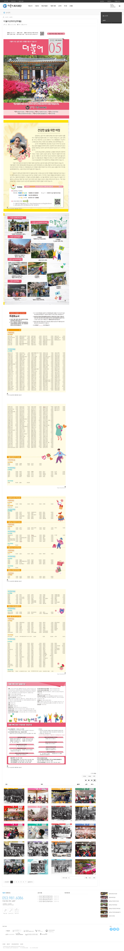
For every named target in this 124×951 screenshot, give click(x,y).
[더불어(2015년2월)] (14, 867)
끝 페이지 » (30, 882)
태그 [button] (90, 877)
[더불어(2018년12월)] (14, 813)
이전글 (84, 776)
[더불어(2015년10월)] (14, 849)
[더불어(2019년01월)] (85, 795)
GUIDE (21, 944)
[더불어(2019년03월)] (14, 831)
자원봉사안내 (117, 1)
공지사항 (6, 1)
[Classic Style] (85, 780)
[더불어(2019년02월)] (61, 795)
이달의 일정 (20, 1)
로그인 (111, 4)
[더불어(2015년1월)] (85, 849)
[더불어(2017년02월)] (61, 867)
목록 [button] (94, 877)
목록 (94, 776)
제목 (42, 784)
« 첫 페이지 (7, 882)
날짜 (86, 784)
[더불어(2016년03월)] (85, 813)
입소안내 (102, 1)
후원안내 (109, 1)
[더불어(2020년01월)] (85, 831)
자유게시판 (13, 1)
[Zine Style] (88, 780)
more (111, 22)
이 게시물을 (93, 773)
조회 (92, 784)
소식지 (6, 17)
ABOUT (8, 944)
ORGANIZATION (15, 944)
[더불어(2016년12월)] (61, 813)
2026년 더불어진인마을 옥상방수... (46, 896)
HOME (3, 17)
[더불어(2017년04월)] (14, 795)
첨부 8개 (25, 24)
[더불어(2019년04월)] (38, 813)
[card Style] (91, 780)
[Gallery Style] (94, 780)
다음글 (89, 776)
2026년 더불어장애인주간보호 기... (46, 899)
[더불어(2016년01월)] (38, 849)
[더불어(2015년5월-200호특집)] (85, 867)
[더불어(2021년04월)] (38, 795)
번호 (6, 784)
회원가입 (112, 5)
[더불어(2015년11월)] (61, 849)
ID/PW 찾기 (113, 7)
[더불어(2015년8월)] (38, 867)
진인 (6, 24)
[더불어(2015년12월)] (61, 831)
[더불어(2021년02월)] (38, 831)
